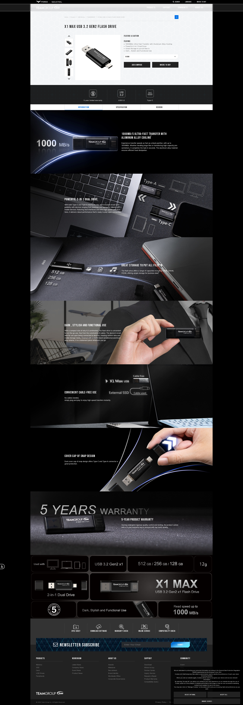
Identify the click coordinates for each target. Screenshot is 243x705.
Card (37, 670)
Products (151, 7)
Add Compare (137, 65)
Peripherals (40, 676)
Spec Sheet (75, 631)
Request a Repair (150, 676)
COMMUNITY (183, 7)
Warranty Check (121, 631)
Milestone (111, 667)
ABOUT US (199, 7)
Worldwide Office (114, 676)
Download (148, 665)
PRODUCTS (40, 658)
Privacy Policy (160, 702)
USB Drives (81, 17)
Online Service (144, 631)
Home (66, 17)
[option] (69, 42)
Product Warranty (150, 679)
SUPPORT (166, 7)
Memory (39, 665)
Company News (78, 667)
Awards (111, 665)
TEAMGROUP (91, 17)
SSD (37, 667)
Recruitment (112, 670)
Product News (77, 673)
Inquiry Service (149, 673)
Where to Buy (165, 65)
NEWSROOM (76, 658)
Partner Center (149, 670)
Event (182, 665)
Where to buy (149, 667)
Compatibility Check (167, 631)
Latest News (76, 665)
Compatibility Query (151, 682)
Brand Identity (113, 673)
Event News (76, 670)
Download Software (98, 631)
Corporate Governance (116, 679)
